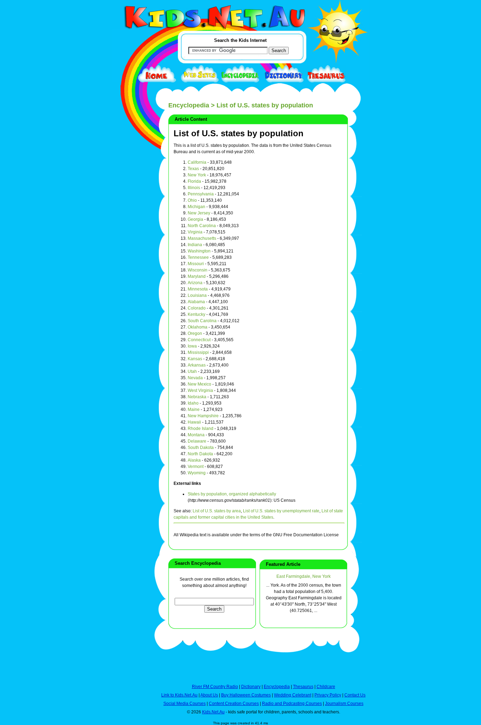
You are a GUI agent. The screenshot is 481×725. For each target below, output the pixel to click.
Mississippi (198, 352)
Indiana (195, 244)
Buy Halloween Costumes (246, 695)
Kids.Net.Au (213, 712)
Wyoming (197, 472)
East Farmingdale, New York (303, 576)
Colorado (197, 308)
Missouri (196, 263)
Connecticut (199, 339)
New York (197, 175)
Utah (192, 371)
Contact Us (355, 695)
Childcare (326, 686)
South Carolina (202, 320)
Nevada (195, 377)
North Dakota (200, 453)
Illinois (194, 187)
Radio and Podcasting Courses (292, 703)
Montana (196, 434)
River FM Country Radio (215, 686)
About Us (209, 695)
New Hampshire (203, 415)
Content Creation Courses (234, 703)
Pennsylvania (201, 194)
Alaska (194, 460)
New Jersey (199, 213)
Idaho (193, 403)
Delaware (197, 441)
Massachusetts (202, 238)
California (197, 162)
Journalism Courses (344, 703)
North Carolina (202, 225)
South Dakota (201, 447)
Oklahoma (197, 327)
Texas (193, 168)
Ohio (192, 200)
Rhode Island (200, 428)
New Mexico (199, 384)
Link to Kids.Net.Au (179, 695)
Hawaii (194, 422)
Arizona (195, 282)
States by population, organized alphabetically (232, 494)
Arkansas (197, 365)
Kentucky (196, 314)
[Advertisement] (129, 257)
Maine (194, 409)
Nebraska (197, 396)
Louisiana (197, 295)
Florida (194, 181)
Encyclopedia (188, 105)
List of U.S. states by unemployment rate (281, 510)
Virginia (195, 232)
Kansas (195, 358)
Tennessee (198, 257)
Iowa (192, 346)
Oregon (195, 333)
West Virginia (200, 390)
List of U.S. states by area (217, 510)
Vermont (196, 466)
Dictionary (251, 686)
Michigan (196, 206)
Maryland (197, 276)
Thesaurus (303, 686)
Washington (199, 251)
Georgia (195, 219)
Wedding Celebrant (292, 695)
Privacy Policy (327, 695)
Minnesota (198, 289)
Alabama (196, 301)
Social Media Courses (184, 703)
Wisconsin (197, 270)
